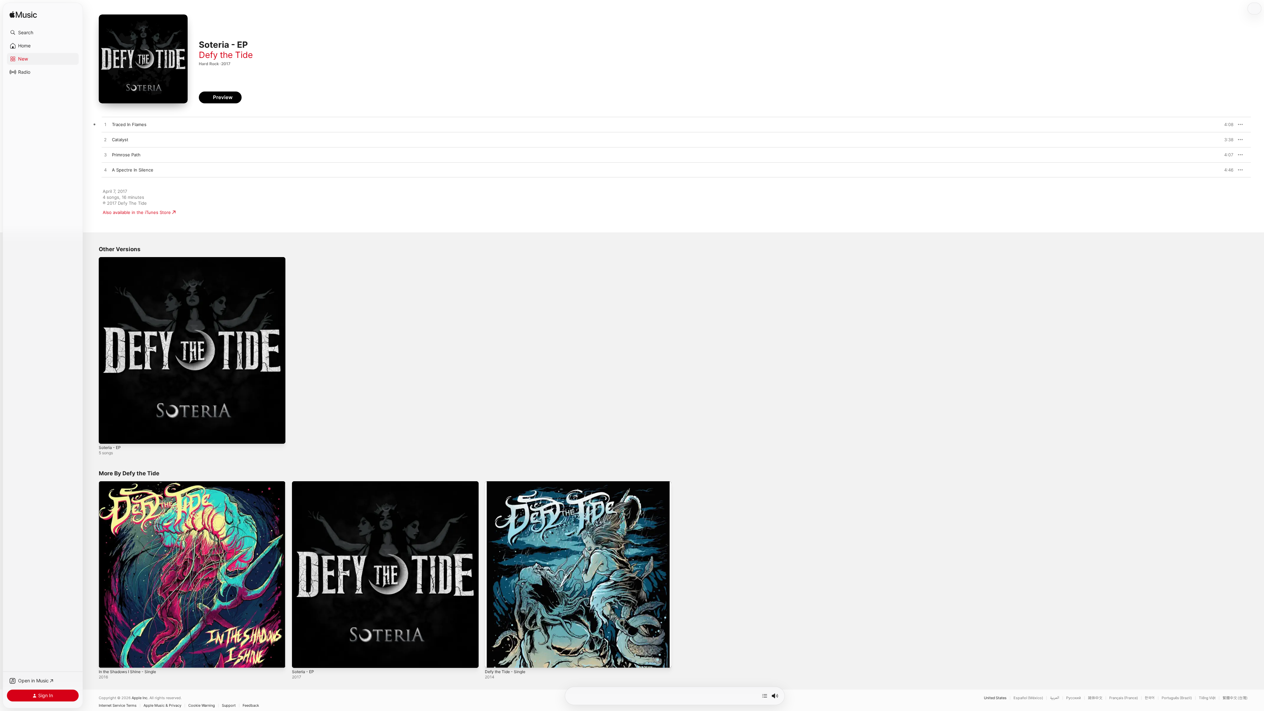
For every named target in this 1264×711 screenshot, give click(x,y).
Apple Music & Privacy (162, 705)
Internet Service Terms (118, 705)
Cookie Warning (201, 705)
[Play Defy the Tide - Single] (493, 659)
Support (229, 705)
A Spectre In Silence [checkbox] (132, 169)
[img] (23, 15)
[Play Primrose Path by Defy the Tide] (105, 155)
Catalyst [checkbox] (120, 139)
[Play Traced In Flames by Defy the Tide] (105, 125)
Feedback (251, 705)
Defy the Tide (226, 55)
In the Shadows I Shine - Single (131, 484)
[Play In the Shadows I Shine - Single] (107, 659)
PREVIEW (1226, 124)
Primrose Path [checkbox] (126, 154)
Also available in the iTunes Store (137, 212)
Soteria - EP (111, 259)
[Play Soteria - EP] (107, 435)
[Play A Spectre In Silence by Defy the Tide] (105, 170)
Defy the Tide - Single (507, 484)
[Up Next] (765, 695)
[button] (42, 32)
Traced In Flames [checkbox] (129, 124)
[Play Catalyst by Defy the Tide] (105, 140)
